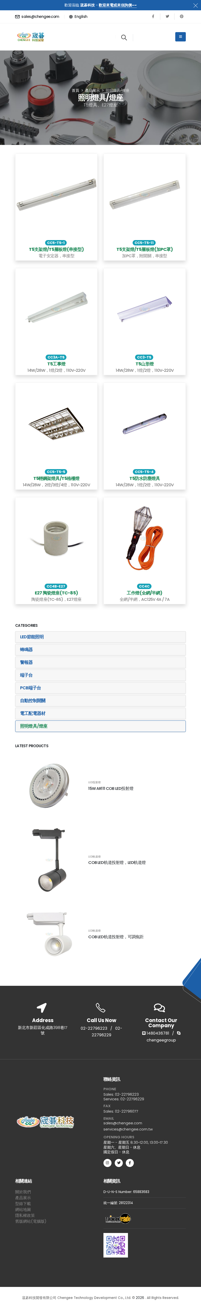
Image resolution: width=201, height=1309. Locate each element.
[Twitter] (167, 17)
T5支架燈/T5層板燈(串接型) (56, 249)
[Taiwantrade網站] (118, 1218)
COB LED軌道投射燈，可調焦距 (115, 937)
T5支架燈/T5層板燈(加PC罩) (144, 249)
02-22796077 (126, 1111)
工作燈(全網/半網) (144, 593)
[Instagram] (107, 1163)
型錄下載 (23, 1203)
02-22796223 (94, 1028)
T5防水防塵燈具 (144, 478)
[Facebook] (153, 17)
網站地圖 (23, 1209)
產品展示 (23, 1198)
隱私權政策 (25, 1215)
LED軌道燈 (94, 857)
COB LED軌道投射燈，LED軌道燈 (117, 862)
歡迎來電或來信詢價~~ (118, 5)
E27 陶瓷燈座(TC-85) (56, 593)
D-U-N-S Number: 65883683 (126, 1192)
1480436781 (157, 1033)
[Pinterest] (181, 17)
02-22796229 (132, 1099)
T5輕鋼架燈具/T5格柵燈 (56, 478)
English (81, 16)
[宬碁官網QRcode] (115, 1244)
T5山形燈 (145, 364)
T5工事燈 (56, 364)
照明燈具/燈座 (33, 726)
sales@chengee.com (40, 16)
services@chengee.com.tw (128, 1129)
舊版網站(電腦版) (30, 1221)
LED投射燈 (94, 782)
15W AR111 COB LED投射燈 (110, 788)
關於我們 (23, 1192)
